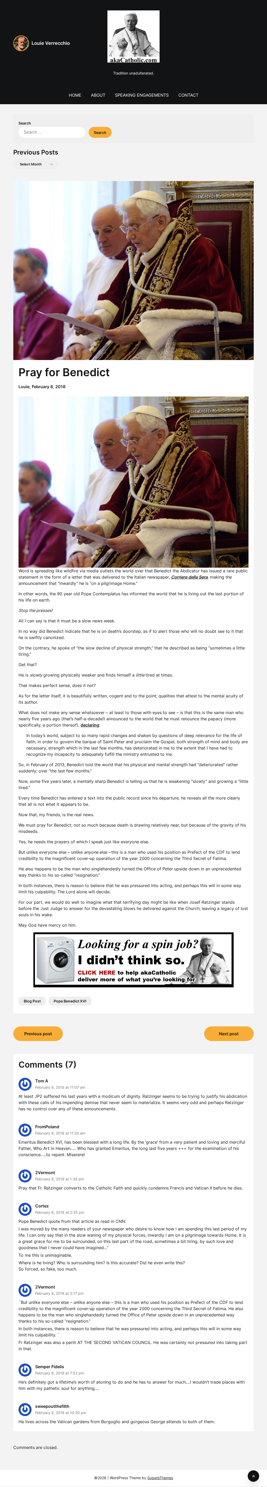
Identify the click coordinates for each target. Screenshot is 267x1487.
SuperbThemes (160, 1478)
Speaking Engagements (142, 95)
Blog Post (32, 1001)
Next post (229, 1033)
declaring (90, 725)
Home (75, 95)
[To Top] (253, 1476)
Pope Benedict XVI (70, 1001)
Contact (188, 95)
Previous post (38, 1033)
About (98, 95)
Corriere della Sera (189, 577)
